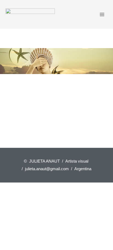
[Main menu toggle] (102, 14)
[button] (6, 61)
